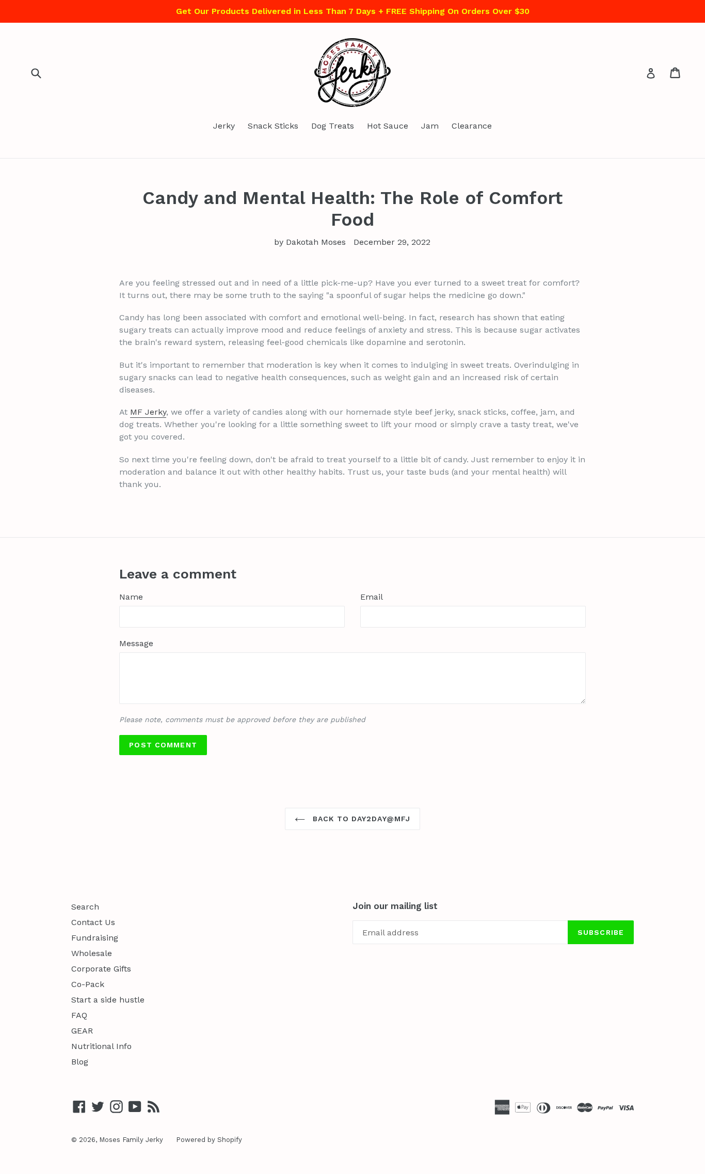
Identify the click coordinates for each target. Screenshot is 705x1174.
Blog (79, 1062)
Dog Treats (332, 126)
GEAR (82, 1031)
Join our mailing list (395, 906)
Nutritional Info (101, 1046)
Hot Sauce (387, 126)
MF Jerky (148, 412)
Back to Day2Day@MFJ (360, 819)
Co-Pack (87, 984)
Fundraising (94, 938)
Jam (430, 126)
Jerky (224, 126)
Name (131, 597)
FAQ (79, 1015)
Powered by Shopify (209, 1140)
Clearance (472, 126)
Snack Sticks (273, 126)
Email (371, 597)
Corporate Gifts (101, 969)
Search (85, 907)
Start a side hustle (108, 1000)
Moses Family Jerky (131, 1140)
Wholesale (91, 953)
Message (136, 643)
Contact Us (93, 922)
